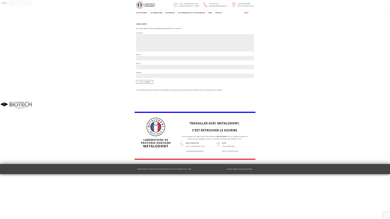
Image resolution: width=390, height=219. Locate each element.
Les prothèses (141, 13)
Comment (139, 33)
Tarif (210, 13)
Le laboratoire (156, 13)
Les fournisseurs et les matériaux (191, 13)
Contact (218, 13)
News (246, 13)
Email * (138, 63)
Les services (170, 13)
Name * (138, 55)
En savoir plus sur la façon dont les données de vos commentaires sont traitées (196, 90)
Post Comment (145, 82)
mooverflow (248, 169)
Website (138, 72)
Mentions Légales (232, 169)
